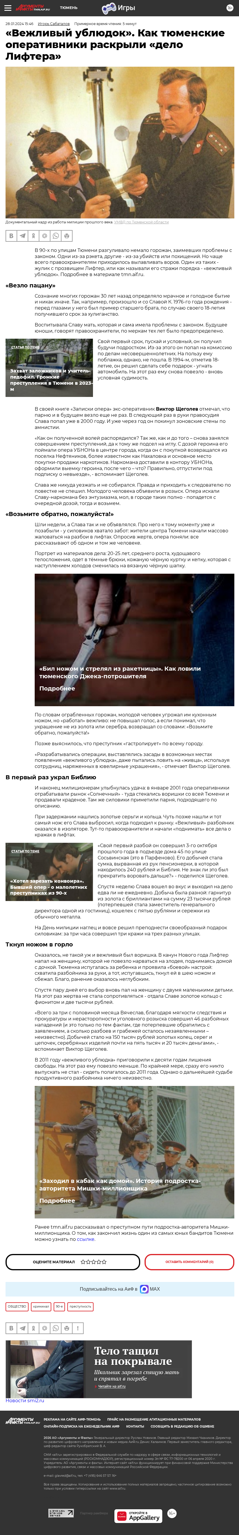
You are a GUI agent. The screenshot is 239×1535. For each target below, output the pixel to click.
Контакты (135, 1426)
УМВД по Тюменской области (141, 222)
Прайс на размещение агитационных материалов (154, 1419)
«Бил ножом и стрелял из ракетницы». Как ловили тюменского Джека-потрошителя (120, 672)
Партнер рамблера (94, 1513)
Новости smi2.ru (25, 1400)
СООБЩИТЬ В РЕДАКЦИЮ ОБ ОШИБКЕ (182, 1426)
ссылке (85, 1239)
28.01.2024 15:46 (19, 24)
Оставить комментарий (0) (190, 1262)
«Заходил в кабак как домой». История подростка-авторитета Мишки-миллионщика (120, 1184)
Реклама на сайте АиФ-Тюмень (72, 1419)
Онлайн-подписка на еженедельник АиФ (81, 1426)
